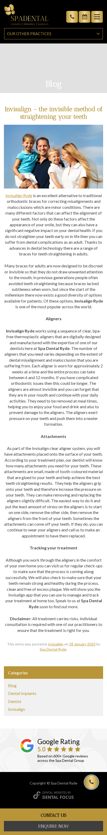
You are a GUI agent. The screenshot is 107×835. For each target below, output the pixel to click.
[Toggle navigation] (97, 17)
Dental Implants (22, 693)
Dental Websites (54, 792)
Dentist (14, 701)
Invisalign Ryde (18, 195)
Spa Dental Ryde (53, 649)
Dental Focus (58, 797)
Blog (12, 685)
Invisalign (55, 644)
